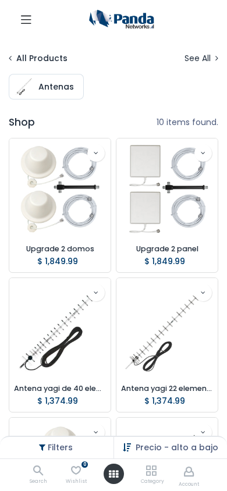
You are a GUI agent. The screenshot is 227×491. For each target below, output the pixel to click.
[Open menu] (113, 474)
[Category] (151, 471)
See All (199, 58)
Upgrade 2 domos (60, 248)
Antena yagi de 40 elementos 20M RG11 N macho (60, 388)
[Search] (38, 471)
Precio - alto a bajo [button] (177, 447)
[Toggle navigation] (26, 19)
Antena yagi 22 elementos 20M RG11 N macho (167, 388)
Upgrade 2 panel (167, 248)
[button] (96, 153)
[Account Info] (188, 471)
